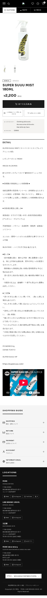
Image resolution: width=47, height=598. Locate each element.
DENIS (16, 130)
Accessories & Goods (25, 124)
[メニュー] (4, 4)
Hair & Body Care (23, 127)
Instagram (17, 496)
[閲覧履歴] (38, 3)
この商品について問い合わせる (14, 113)
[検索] (8, 3)
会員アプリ (29, 541)
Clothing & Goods (24, 122)
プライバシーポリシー (32, 585)
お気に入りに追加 (35, 113)
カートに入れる (25, 104)
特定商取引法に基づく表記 (16, 585)
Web (7, 496)
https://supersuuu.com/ (13, 364)
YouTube (29, 496)
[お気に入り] (32, 3)
